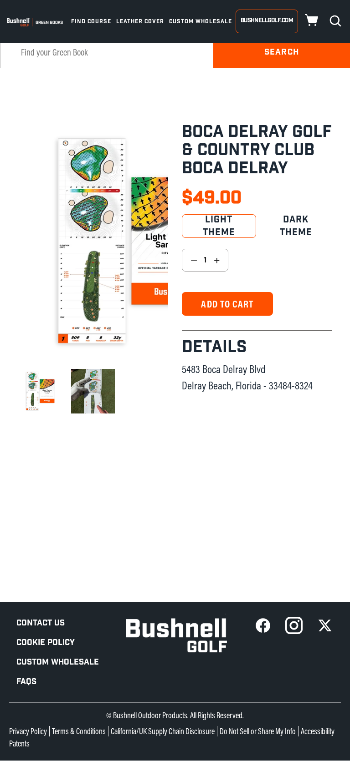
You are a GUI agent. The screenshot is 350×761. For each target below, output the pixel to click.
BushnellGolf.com (267, 21)
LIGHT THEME (219, 226)
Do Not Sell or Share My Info (258, 731)
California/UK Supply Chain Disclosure (163, 731)
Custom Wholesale (200, 21)
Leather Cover (140, 21)
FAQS (26, 681)
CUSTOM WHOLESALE (57, 662)
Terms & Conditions (79, 731)
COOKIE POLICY (45, 642)
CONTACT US (40, 623)
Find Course (91, 21)
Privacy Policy (28, 731)
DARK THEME (296, 226)
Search (281, 52)
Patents (19, 743)
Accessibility (318, 731)
